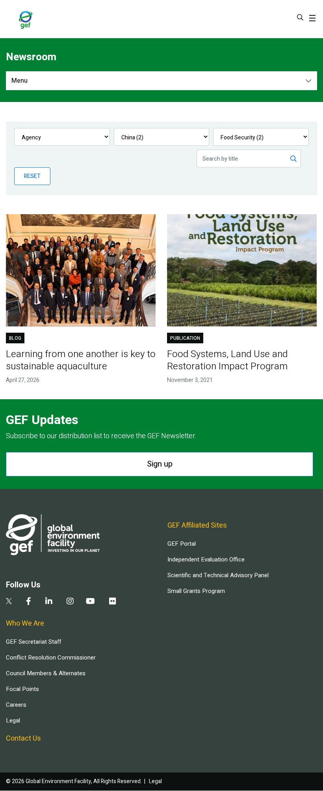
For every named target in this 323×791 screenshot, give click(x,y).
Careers (16, 704)
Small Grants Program (196, 591)
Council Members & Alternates (45, 673)
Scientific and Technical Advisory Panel (218, 575)
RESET (32, 176)
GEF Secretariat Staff (33, 641)
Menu (19, 80)
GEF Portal (181, 543)
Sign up (160, 464)
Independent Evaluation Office (206, 559)
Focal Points (22, 689)
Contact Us (23, 738)
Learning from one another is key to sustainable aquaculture (81, 360)
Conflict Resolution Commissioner (51, 657)
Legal (13, 720)
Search (300, 17)
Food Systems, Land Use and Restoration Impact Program (227, 360)
